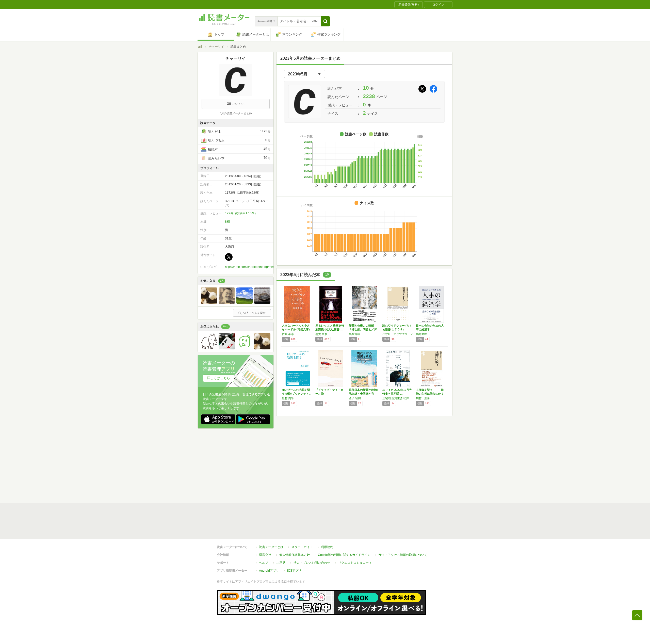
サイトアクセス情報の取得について (403, 554)
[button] (325, 21)
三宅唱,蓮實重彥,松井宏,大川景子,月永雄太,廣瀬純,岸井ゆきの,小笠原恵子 (397, 398)
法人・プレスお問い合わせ (312, 562)
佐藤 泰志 (288, 333)
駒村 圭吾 (423, 398)
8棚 (227, 221)
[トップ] (200, 47)
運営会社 (265, 554)
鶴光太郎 (421, 333)
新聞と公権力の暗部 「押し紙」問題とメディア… (363, 329)
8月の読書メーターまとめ (236, 113)
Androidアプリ (269, 570)
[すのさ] (209, 348)
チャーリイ (216, 47)
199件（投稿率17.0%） (241, 213)
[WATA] (227, 348)
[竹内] (209, 302)
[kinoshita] (244, 348)
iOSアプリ (294, 570)
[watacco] (262, 302)
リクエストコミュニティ (355, 562)
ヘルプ (263, 562)
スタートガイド (302, 547)
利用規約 (327, 547)
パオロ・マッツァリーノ (397, 333)
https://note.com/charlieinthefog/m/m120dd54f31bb (260, 267)
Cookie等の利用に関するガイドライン (344, 554)
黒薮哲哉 (354, 333)
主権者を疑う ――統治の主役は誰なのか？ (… (430, 393)
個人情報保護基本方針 (294, 554)
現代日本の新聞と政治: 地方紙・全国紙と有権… (363, 393)
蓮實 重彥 (321, 333)
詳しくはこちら (218, 378)
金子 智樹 (355, 398)
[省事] (227, 302)
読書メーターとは (271, 547)
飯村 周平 (288, 398)
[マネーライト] (244, 302)
